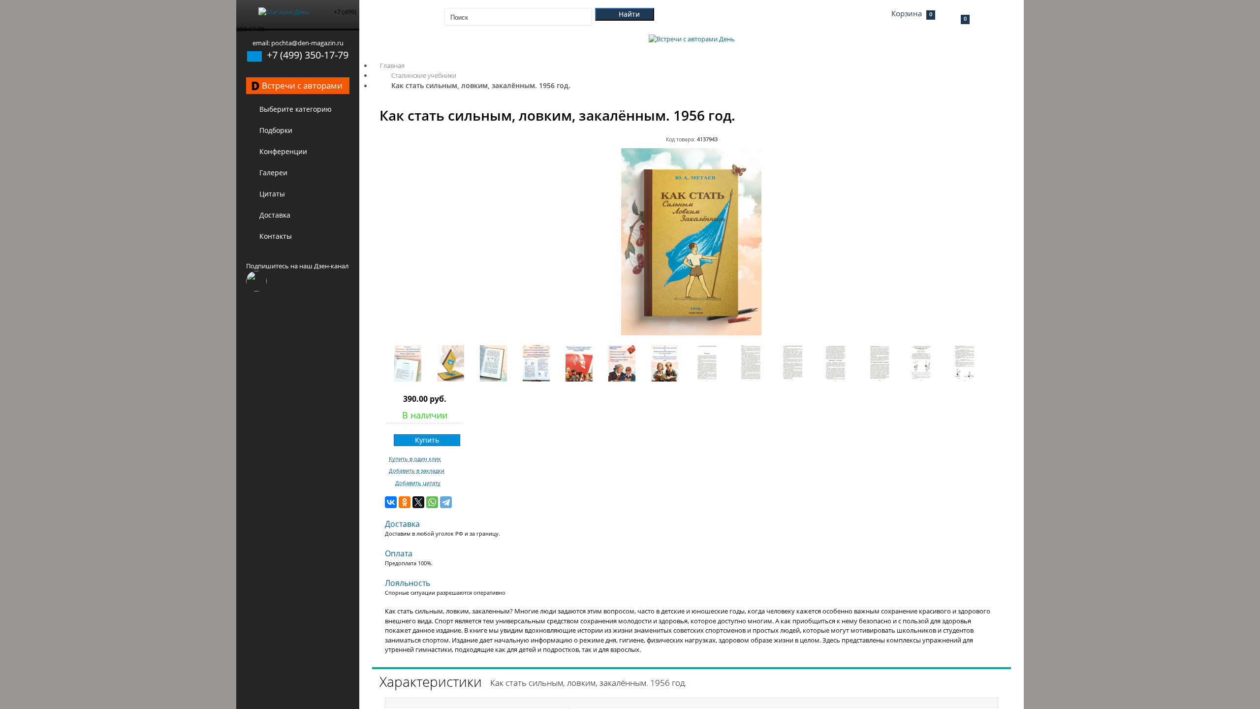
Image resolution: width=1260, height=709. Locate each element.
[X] (418, 502)
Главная (392, 65)
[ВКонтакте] (391, 502)
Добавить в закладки (416, 471)
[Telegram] (446, 502)
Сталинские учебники (423, 75)
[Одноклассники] (404, 502)
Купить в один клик (415, 459)
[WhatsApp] (432, 502)
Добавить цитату (418, 483)
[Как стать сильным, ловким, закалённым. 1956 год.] (691, 332)
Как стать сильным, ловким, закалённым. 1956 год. (480, 85)
